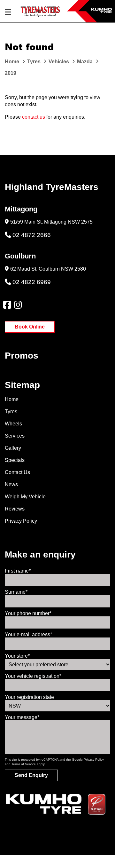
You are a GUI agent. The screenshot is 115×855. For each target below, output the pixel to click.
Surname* (16, 592)
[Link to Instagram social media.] (18, 305)
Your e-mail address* (28, 634)
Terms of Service (24, 764)
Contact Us (17, 472)
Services (15, 436)
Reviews (15, 508)
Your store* (17, 656)
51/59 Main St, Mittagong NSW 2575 (51, 222)
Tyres (11, 411)
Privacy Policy (21, 521)
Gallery (13, 448)
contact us (33, 117)
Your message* (22, 717)
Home (12, 399)
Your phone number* (28, 613)
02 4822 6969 (31, 282)
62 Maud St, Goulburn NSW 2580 (48, 269)
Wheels (13, 423)
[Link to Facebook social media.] (7, 305)
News (11, 484)
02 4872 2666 (31, 235)
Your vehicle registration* (33, 676)
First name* (18, 571)
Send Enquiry (31, 775)
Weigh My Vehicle (25, 496)
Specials (15, 460)
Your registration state (29, 697)
